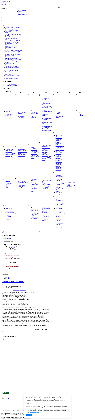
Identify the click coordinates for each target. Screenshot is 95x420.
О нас (19, 12)
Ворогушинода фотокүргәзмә (12, 29)
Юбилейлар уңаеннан (10, 37)
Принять (29, 415)
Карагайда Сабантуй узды (12, 75)
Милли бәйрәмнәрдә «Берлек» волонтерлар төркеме (59, 158)
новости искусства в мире (19, 290)
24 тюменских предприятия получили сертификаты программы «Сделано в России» (12, 47)
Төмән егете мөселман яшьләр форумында (59, 215)
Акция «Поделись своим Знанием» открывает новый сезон (46, 158)
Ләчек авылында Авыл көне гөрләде (47, 106)
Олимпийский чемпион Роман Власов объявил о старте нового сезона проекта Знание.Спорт (22, 153)
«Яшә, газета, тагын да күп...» (60, 149)
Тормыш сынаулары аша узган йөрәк (59, 223)
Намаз (20, 11)
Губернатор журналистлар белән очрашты (12, 68)
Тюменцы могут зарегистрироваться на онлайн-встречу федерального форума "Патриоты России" (23, 185)
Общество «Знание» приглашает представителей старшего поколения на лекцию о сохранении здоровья (47, 150)
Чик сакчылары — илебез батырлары (59, 180)
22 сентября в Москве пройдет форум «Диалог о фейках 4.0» (13, 43)
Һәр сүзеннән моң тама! (11, 31)
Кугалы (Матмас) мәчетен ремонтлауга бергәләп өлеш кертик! (59, 114)
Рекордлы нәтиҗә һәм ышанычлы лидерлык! (58, 168)
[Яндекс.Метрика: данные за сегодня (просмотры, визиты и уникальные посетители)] (7, 398)
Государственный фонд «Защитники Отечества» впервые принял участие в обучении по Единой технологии (47, 184)
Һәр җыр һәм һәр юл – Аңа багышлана (59, 153)
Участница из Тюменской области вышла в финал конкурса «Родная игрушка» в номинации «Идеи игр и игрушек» (13, 59)
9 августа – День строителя (81, 114)
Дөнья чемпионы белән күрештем (46, 104)
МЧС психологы (9, 33)
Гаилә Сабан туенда (47, 116)
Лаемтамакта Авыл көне (11, 30)
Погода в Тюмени (5, 1)
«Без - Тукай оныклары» (11, 78)
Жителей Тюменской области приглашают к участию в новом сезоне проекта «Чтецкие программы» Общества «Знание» (34, 184)
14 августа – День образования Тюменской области (59, 138)
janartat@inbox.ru (12, 247)
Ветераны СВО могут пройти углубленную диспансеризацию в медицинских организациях (10, 153)
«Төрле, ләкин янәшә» (45, 98)
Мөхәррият (21, 8)
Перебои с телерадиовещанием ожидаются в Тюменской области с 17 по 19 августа (47, 127)
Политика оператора (34, 412)
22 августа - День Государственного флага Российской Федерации (11, 65)
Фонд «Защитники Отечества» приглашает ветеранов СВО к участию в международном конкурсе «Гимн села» (35, 153)
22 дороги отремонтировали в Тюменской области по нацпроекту (9, 114)
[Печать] (7, 277)
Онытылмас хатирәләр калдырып (59, 163)
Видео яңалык (22, 10)
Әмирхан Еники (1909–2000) (12, 41)
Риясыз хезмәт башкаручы (13, 282)
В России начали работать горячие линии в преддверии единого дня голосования (22, 114)
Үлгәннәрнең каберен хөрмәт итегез (46, 114)
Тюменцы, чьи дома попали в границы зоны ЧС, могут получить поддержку (34, 114)
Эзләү (58, 7)
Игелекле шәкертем (47, 111)
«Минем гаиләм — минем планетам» (60, 185)
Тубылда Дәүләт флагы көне (12, 27)
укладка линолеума (14, 331)
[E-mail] (7, 278)
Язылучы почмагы (23, 14)
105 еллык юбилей (10, 77)
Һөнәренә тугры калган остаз (46, 109)
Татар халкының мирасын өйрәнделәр (46, 119)
